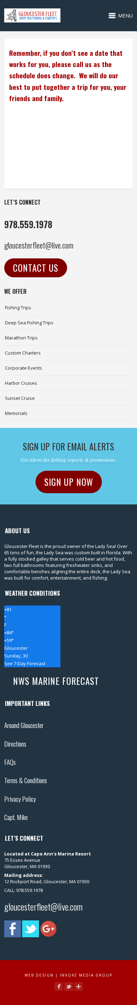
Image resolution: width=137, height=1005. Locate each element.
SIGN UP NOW (68, 481)
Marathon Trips (21, 338)
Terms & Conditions (25, 780)
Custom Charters (23, 353)
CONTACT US (35, 267)
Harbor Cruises (21, 383)
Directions (15, 743)
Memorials (16, 413)
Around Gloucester (24, 725)
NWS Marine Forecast (56, 680)
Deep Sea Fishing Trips (29, 322)
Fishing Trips (18, 307)
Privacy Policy (20, 799)
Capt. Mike (16, 817)
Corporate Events (23, 368)
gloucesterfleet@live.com (38, 245)
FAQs (10, 762)
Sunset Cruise (20, 398)
